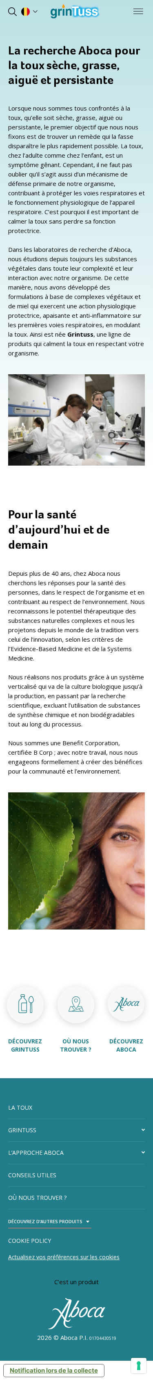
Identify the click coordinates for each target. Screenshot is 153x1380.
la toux (20, 1107)
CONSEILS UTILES (32, 1175)
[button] (76, 1130)
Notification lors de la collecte (54, 1370)
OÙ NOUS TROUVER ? (75, 1045)
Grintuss (22, 1130)
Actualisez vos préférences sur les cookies (64, 1257)
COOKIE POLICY (29, 1240)
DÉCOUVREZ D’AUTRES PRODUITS (45, 1221)
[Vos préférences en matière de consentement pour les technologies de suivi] (138, 1365)
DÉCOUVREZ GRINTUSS (25, 1045)
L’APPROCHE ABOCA (36, 1152)
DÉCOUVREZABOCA (126, 1045)
